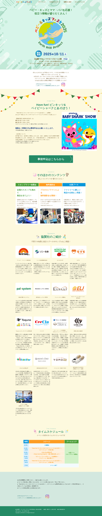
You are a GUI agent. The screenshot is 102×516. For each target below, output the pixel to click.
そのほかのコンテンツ (54, 1)
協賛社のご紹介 (68, 1)
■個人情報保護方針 (61, 509)
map (65, 59)
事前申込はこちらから (51, 159)
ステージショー (42, 1)
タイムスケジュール (80, 1)
